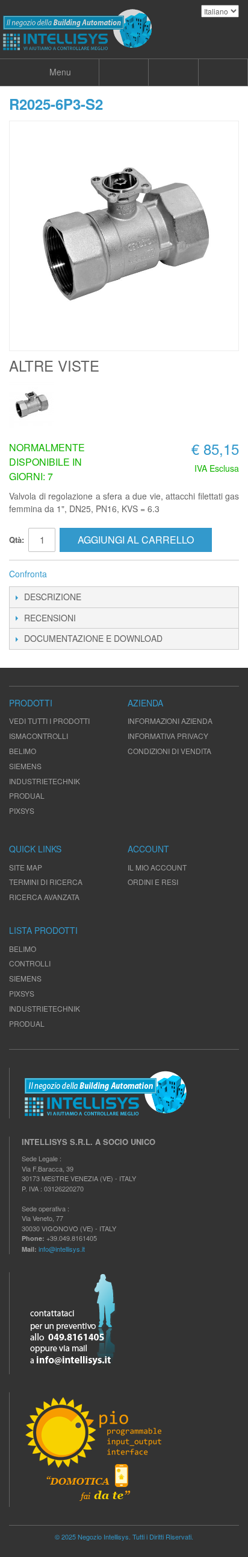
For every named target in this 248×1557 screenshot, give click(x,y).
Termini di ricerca (45, 882)
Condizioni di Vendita (169, 751)
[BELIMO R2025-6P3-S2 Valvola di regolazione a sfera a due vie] (31, 405)
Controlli (30, 963)
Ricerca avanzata (44, 897)
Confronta (28, 574)
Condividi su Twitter (96, 574)
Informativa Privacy (168, 736)
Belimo (22, 948)
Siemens (25, 978)
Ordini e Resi (153, 882)
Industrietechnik (44, 1008)
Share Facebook (72, 574)
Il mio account (157, 867)
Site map (25, 867)
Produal (27, 1023)
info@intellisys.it (62, 1249)
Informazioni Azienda (170, 720)
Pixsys (21, 993)
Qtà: (16, 539)
